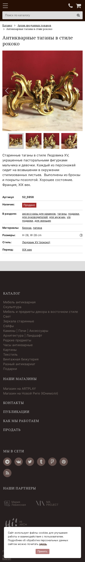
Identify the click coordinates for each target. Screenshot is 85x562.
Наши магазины (20, 379)
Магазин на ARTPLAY (19, 389)
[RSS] (7, 473)
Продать (12, 430)
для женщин (43, 220)
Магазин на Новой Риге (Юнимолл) (30, 393)
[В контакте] (18, 462)
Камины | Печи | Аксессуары (25, 331)
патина (37, 227)
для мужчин (57, 217)
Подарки (10, 369)
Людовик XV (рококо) (36, 242)
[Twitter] (30, 462)
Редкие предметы (17, 340)
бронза (26, 227)
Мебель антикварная (19, 302)
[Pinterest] (64, 462)
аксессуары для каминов (39, 213)
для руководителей (35, 217)
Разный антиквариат (19, 364)
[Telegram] (7, 462)
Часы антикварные (18, 345)
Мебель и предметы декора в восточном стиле (40, 312)
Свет (7, 316)
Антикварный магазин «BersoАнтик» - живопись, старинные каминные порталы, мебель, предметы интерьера (27, 6)
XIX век (27, 249)
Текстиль (10, 354)
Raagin (6, 558)
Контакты (13, 403)
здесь (43, 544)
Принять (42, 551)
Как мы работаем (21, 421)
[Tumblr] (41, 462)
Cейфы (8, 326)
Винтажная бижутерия (21, 359)
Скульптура (12, 307)
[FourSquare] (52, 462)
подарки (73, 213)
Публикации (16, 412)
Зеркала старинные (18, 321)
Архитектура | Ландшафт (22, 335)
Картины (10, 350)
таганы (62, 213)
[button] (78, 91)
